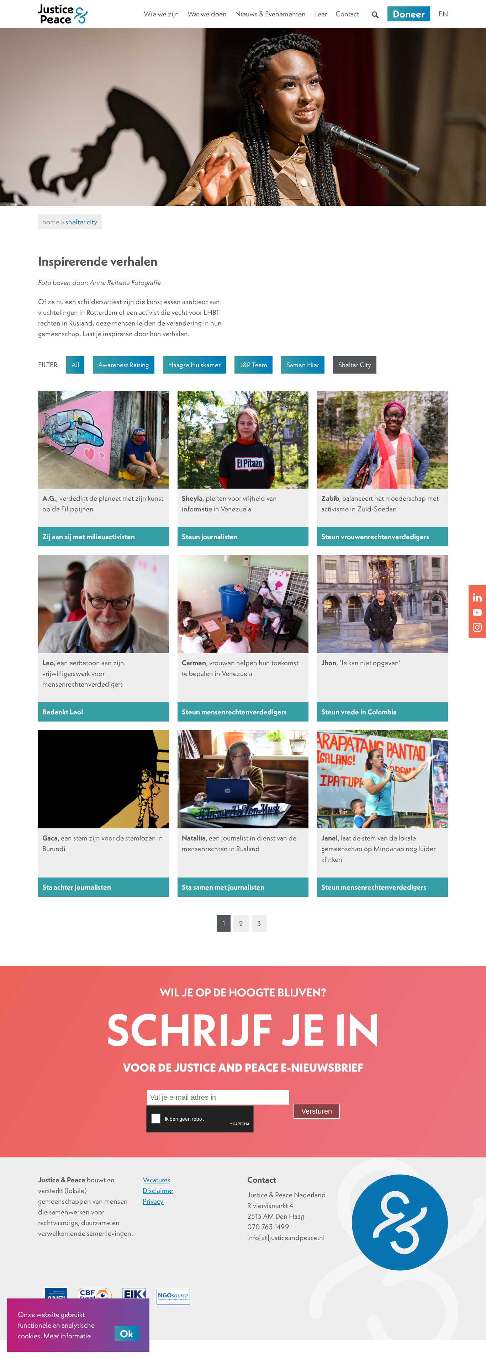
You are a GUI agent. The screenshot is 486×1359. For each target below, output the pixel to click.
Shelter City (354, 364)
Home (50, 221)
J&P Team (253, 364)
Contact (347, 14)
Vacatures (156, 1179)
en (443, 14)
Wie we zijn (161, 14)
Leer (320, 14)
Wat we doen (207, 14)
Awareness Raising (123, 364)
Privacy (153, 1201)
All (75, 364)
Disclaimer (158, 1190)
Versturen (316, 1111)
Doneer (409, 13)
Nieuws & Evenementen (270, 14)
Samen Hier (302, 364)
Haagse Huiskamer (194, 364)
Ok (126, 1333)
